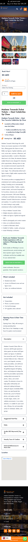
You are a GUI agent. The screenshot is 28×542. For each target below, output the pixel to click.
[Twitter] (18, 531)
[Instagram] (5, 531)
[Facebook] (9, 531)
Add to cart (16, 93)
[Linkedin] (14, 531)
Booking (4, 85)
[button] (16, 9)
